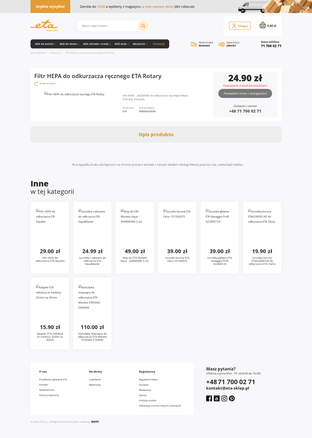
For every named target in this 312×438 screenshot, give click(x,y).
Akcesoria (139, 44)
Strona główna (38, 52)
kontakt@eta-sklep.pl (227, 388)
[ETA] (44, 26)
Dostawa (143, 384)
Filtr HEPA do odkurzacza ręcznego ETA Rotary (90, 52)
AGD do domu (68, 44)
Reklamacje (145, 390)
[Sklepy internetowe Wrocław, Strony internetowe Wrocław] (95, 421)
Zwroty (143, 395)
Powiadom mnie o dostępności (245, 93)
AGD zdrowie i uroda (95, 44)
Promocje (159, 44)
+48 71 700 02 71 (245, 110)
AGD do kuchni (44, 44)
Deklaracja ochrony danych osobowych (160, 405)
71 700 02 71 (271, 46)
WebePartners (47, 390)
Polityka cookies (147, 400)
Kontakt (43, 384)
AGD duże (121, 44)
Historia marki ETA (49, 395)
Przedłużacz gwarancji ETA (53, 379)
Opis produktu (156, 134)
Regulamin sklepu (148, 379)
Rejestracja (95, 384)
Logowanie (95, 379)
